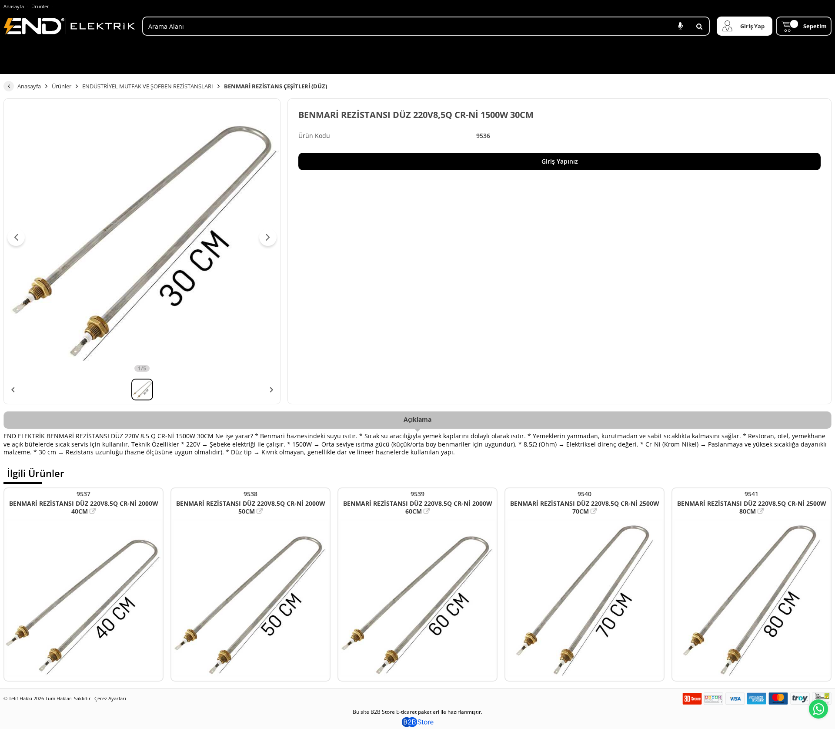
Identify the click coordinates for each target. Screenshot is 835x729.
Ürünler (40, 6)
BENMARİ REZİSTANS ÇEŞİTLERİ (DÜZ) (275, 86)
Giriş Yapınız (559, 161)
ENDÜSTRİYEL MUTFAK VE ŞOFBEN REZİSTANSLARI (147, 86)
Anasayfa (13, 6)
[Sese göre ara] (680, 26)
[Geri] (8, 86)
